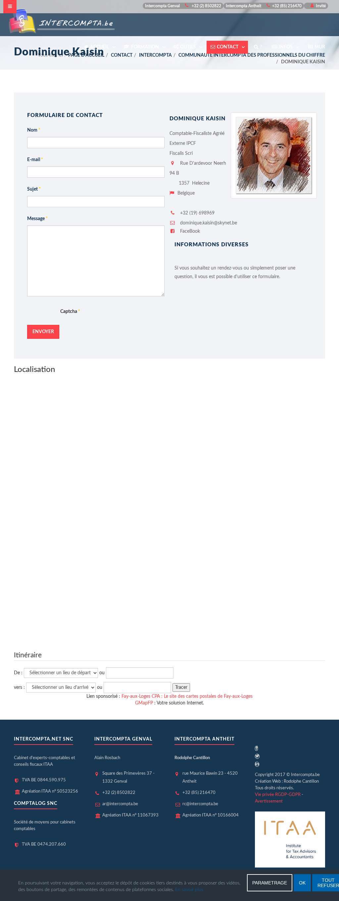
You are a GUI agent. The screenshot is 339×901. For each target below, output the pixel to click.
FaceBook (189, 231)
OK (302, 882)
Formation (145, 47)
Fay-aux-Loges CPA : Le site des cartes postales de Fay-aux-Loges (187, 696)
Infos (286, 47)
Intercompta (155, 55)
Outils (188, 47)
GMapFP (144, 703)
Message (37, 218)
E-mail (35, 159)
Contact (228, 47)
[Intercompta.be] (62, 20)
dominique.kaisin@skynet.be (208, 223)
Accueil (100, 47)
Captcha (70, 311)
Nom (33, 130)
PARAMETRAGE (269, 882)
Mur (320, 47)
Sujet (34, 189)
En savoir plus (189, 889)
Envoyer (43, 332)
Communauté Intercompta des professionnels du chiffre (251, 55)
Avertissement (269, 801)
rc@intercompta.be (200, 804)
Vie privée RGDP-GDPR (278, 795)
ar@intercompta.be (120, 804)
